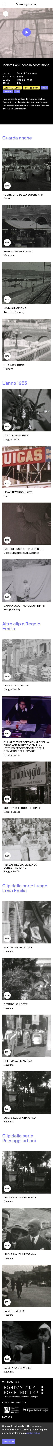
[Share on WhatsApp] (14, 118)
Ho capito (9, 1441)
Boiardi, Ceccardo (27, 73)
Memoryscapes (26, 4)
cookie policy (33, 1433)
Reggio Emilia (24, 79)
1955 (19, 83)
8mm (20, 76)
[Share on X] (9, 118)
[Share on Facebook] (5, 118)
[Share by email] (17, 118)
